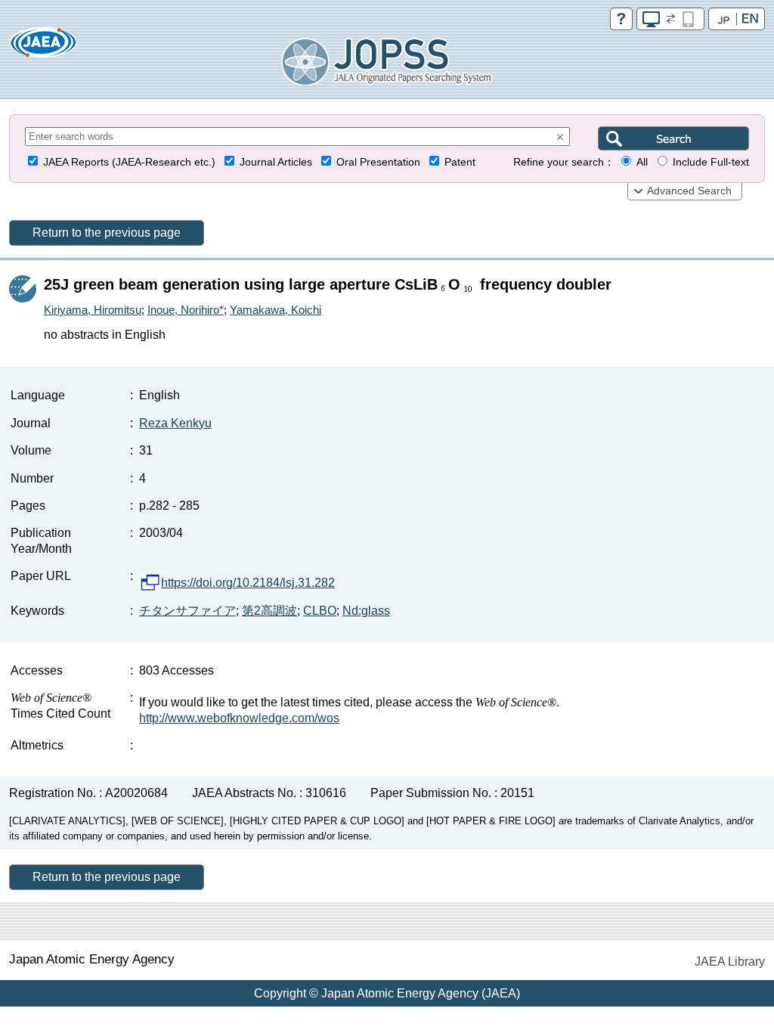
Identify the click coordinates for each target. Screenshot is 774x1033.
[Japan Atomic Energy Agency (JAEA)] (43, 47)
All (642, 162)
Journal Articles (276, 162)
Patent (459, 162)
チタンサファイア (187, 610)
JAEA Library (730, 961)
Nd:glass (366, 610)
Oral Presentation (378, 162)
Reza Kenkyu (175, 423)
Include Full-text (711, 162)
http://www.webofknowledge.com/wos (239, 718)
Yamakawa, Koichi (275, 309)
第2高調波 (269, 610)
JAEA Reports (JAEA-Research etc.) (129, 162)
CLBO (319, 610)
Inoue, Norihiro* (185, 309)
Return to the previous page (107, 232)
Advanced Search (689, 191)
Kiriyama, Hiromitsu (92, 309)
